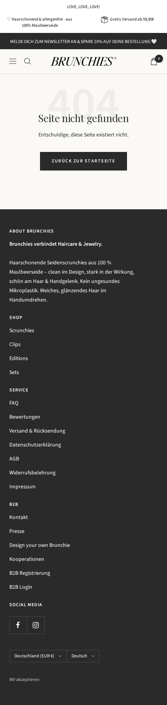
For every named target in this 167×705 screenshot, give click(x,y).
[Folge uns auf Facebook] (18, 625)
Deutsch (79, 656)
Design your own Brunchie (39, 545)
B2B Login (20, 587)
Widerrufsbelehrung (32, 473)
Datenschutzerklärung (35, 445)
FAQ (13, 403)
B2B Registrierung (29, 573)
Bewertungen (24, 417)
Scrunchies (21, 330)
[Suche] (27, 61)
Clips (15, 344)
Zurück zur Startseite (83, 161)
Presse (16, 531)
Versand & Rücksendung (37, 431)
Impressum (22, 487)
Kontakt (18, 517)
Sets (14, 372)
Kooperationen (26, 559)
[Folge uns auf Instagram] (35, 625)
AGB (14, 459)
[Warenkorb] (154, 61)
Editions (18, 358)
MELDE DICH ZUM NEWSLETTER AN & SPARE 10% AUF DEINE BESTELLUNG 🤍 (83, 41)
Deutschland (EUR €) (34, 656)
